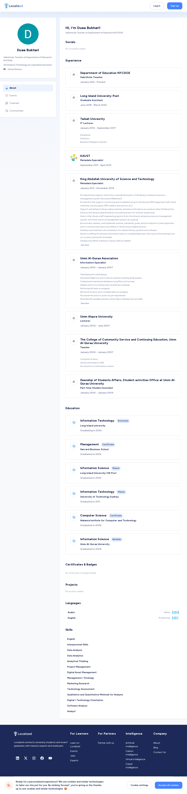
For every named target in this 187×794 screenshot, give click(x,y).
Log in (157, 5)
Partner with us (106, 742)
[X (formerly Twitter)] (25, 758)
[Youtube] (50, 758)
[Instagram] (33, 758)
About (12, 87)
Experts (74, 760)
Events (13, 95)
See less (85, 245)
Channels (14, 103)
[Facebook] (42, 758)
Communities (16, 110)
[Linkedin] (17, 758)
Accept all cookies (168, 785)
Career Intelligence (132, 766)
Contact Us (159, 752)
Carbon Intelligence (132, 753)
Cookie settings (139, 785)
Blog (155, 747)
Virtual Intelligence (135, 759)
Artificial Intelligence (132, 744)
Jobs (72, 755)
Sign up (175, 5)
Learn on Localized (75, 744)
